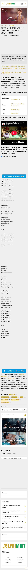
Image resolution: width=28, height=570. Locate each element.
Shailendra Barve (15, 109)
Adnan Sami (14, 104)
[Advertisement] (9, 45)
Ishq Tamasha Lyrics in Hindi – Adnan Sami (13, 66)
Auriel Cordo (21, 104)
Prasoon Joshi (11, 25)
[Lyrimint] (10, 4)
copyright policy (20, 559)
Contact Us (8, 562)
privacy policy (8, 559)
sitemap (20, 562)
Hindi (6, 25)
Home (2, 25)
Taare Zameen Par (15, 99)
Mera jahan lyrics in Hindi (9, 156)
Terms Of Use (20, 557)
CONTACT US (10, 378)
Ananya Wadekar (15, 106)
